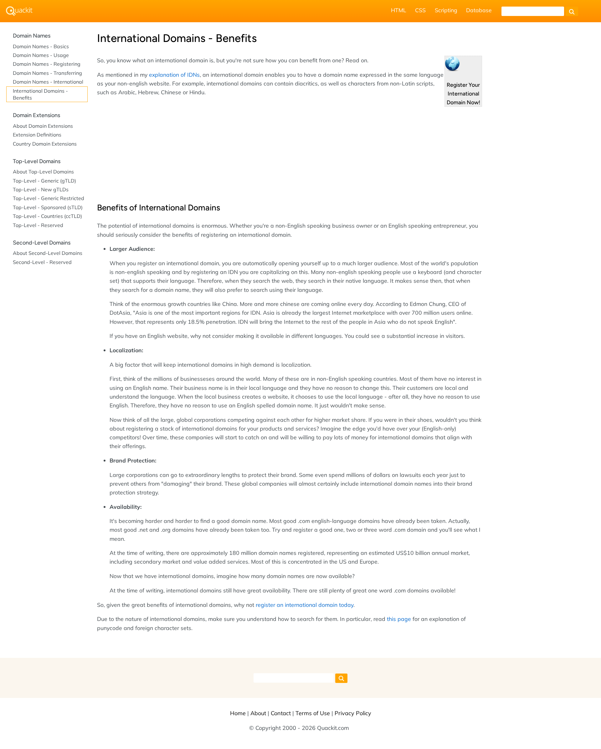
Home (238, 713)
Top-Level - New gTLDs (41, 189)
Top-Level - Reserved (38, 225)
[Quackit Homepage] (19, 11)
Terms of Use (312, 713)
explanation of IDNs (174, 74)
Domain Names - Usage (41, 55)
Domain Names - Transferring (47, 73)
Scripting (446, 10)
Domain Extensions (36, 115)
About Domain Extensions (43, 126)
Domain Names (31, 35)
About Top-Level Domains (43, 171)
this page (399, 618)
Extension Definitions (37, 135)
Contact (281, 713)
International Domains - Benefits (40, 94)
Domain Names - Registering (46, 64)
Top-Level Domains (36, 161)
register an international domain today (304, 604)
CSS (420, 10)
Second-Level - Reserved (42, 262)
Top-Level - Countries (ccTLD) (47, 216)
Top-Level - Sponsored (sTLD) (48, 207)
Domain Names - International (48, 82)
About (258, 713)
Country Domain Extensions (45, 144)
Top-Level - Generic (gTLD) (44, 181)
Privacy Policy (353, 713)
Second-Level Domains (41, 242)
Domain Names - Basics (41, 46)
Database (479, 10)
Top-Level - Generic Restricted (48, 198)
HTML (398, 10)
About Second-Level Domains (47, 253)
